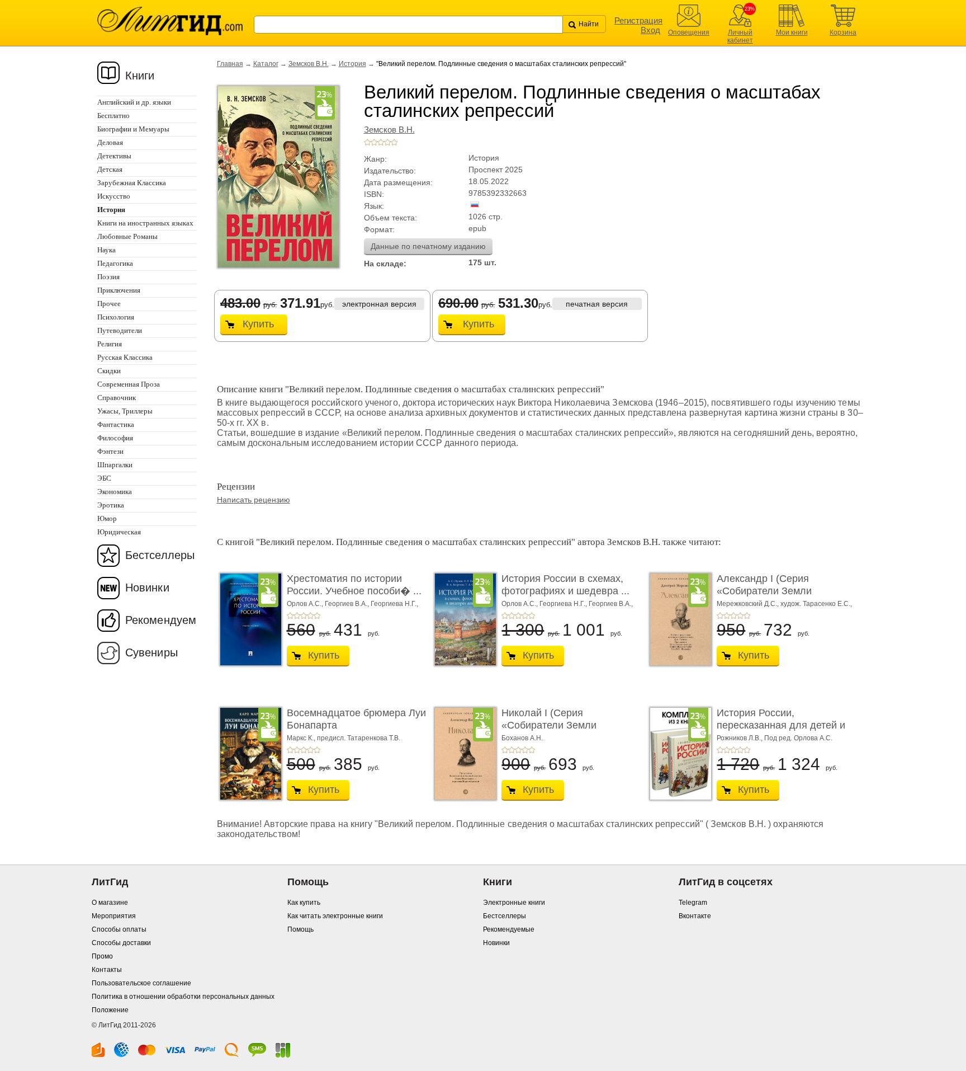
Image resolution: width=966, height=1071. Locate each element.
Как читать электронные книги (335, 916)
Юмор (107, 518)
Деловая (110, 142)
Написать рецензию (253, 499)
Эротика (110, 505)
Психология (115, 317)
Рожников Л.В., (740, 738)
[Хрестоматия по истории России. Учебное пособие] (247, 619)
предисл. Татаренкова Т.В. (358, 738)
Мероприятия (114, 916)
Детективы (114, 156)
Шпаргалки (114, 465)
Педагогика (115, 263)
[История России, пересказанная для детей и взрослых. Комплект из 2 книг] (677, 754)
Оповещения (688, 32)
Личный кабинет (740, 36)
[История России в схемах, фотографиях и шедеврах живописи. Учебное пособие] (462, 619)
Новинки (147, 587)
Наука (106, 250)
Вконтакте (695, 916)
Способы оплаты (119, 929)
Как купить (303, 902)
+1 (367, 142)
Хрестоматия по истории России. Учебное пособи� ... (354, 584)
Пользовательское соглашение (141, 983)
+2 (374, 142)
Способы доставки (121, 943)
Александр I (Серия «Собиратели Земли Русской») (764, 590)
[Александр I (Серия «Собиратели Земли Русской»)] (677, 619)
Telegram (693, 902)
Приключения (118, 290)
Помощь (300, 929)
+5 (394, 142)
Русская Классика (125, 357)
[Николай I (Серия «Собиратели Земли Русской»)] (462, 754)
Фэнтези (110, 451)
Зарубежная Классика (131, 182)
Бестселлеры (160, 555)
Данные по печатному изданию (428, 246)
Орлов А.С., (306, 604)
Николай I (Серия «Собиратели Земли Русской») (548, 725)
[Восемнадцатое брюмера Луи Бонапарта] (247, 754)
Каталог (265, 64)
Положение (110, 1010)
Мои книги (792, 32)
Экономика (114, 491)
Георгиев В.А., (348, 604)
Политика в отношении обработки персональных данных (183, 996)
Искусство (113, 196)
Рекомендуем (160, 620)
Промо (102, 956)
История (352, 64)
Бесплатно (113, 115)
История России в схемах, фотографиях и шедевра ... (565, 584)
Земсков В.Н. (308, 64)
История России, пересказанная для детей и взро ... (781, 725)
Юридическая (119, 532)
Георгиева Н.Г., (394, 604)
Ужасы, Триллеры (125, 411)
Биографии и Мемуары (133, 129)
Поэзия (108, 277)
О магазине (110, 902)
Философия (115, 438)
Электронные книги (514, 902)
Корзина (843, 32)
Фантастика (115, 424)
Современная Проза (128, 384)
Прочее (109, 303)
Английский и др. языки (134, 102)
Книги (140, 75)
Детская (109, 169)
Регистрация (638, 20)
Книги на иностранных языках (145, 223)
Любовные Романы (127, 236)
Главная (230, 64)
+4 (387, 142)
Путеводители (119, 330)
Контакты (107, 970)
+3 (380, 142)
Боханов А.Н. (522, 738)
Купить (258, 324)
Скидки (109, 371)
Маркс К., (302, 738)
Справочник (116, 397)
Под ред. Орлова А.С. (798, 738)
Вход (650, 30)
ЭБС (104, 478)
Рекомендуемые (508, 929)
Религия (109, 344)
